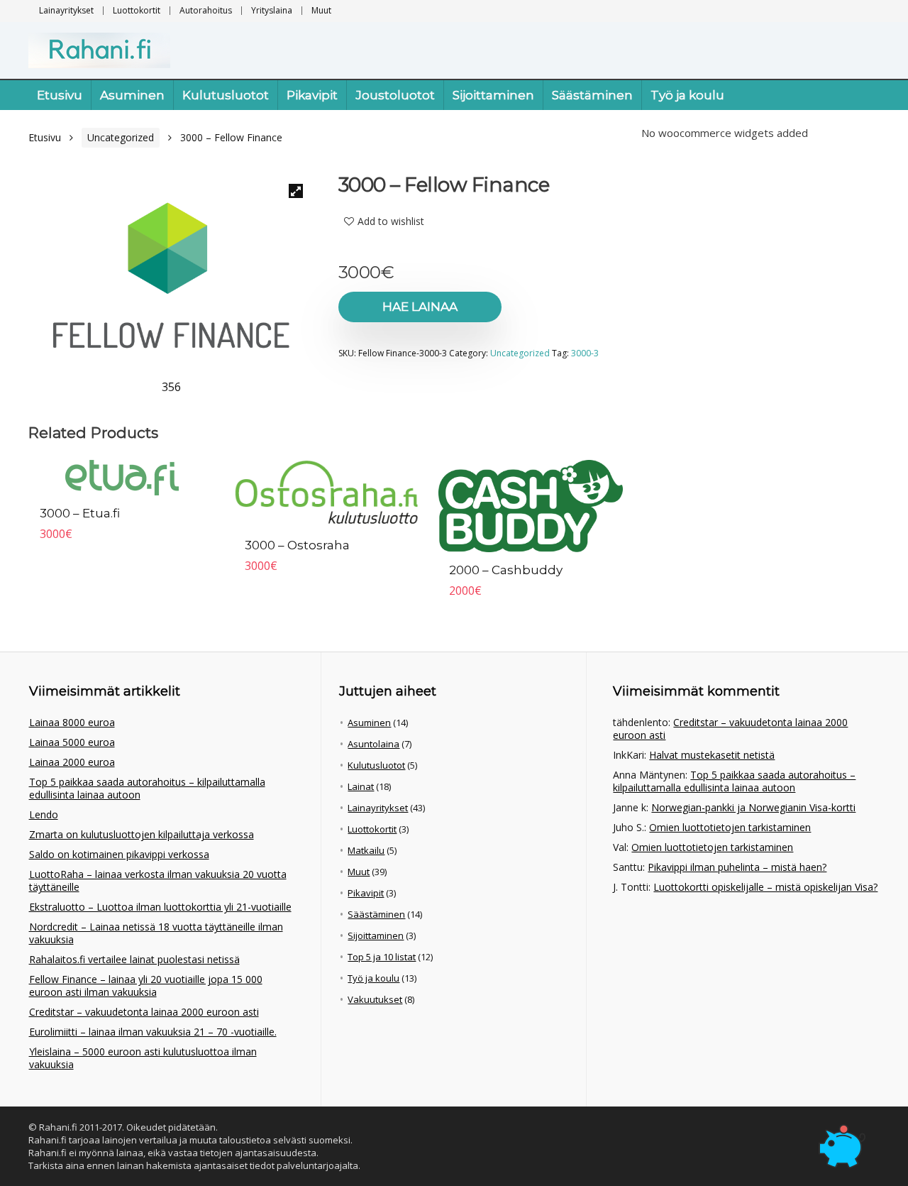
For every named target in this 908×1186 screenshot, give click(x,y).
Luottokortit (136, 10)
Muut (321, 10)
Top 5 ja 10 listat (382, 956)
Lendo (43, 814)
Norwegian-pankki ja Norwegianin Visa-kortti (753, 807)
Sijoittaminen (493, 95)
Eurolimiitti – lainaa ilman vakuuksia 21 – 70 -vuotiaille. (153, 1031)
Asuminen (132, 95)
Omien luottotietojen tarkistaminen (730, 827)
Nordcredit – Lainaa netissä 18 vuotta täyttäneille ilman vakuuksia (156, 933)
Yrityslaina (271, 10)
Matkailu (366, 850)
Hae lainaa (420, 307)
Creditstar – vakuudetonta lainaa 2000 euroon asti (144, 1011)
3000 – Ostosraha (297, 545)
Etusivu (59, 95)
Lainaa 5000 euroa (72, 742)
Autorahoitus (205, 10)
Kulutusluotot (225, 95)
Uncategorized (120, 137)
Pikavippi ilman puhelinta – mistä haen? (737, 867)
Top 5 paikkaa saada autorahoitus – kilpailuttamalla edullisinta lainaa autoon (147, 788)
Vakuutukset (375, 999)
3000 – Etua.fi (80, 513)
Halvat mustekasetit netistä (712, 755)
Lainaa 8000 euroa (72, 722)
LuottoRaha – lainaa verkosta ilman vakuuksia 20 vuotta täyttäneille (158, 880)
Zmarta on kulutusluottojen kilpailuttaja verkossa (141, 834)
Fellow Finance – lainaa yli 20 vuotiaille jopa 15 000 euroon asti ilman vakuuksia (145, 985)
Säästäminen (592, 95)
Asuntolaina (373, 743)
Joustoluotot (395, 95)
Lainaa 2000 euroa (72, 762)
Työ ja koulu (687, 95)
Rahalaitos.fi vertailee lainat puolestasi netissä (134, 959)
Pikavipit (312, 95)
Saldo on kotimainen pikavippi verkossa (119, 854)
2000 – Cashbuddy (506, 570)
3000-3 (585, 353)
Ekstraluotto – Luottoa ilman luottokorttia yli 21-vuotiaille (160, 906)
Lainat (361, 786)
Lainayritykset (66, 10)
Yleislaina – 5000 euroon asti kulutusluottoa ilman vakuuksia (143, 1058)
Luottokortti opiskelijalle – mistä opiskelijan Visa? (765, 887)
